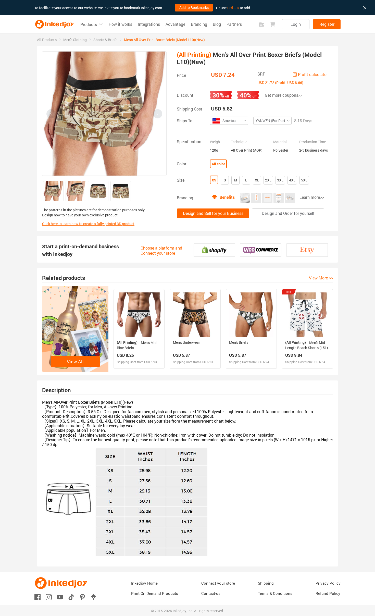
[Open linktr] (94, 596)
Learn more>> (311, 197)
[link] (47, 39)
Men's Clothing (75, 39)
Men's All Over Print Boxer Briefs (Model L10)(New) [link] (164, 39)
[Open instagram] (49, 596)
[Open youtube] (60, 596)
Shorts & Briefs (105, 39)
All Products (47, 39)
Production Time (312, 142)
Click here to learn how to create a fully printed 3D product (88, 223)
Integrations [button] (149, 24)
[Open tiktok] (71, 596)
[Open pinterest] (82, 596)
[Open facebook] (37, 596)
